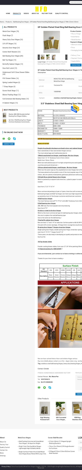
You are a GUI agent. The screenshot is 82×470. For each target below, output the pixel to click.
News (2, 453)
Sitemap (3, 456)
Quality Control (61, 13)
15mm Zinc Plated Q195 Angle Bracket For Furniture (61, 447)
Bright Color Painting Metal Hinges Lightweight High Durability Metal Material (30, 448)
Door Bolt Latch (8, 68)
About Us (35, 13)
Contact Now (76, 65)
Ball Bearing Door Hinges (21, 22)
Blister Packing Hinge (10, 95)
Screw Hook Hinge (9, 91)
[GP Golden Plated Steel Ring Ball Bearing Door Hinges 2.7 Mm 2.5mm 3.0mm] (52, 42)
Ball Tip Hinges (7, 60)
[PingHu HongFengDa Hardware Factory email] (5, 139)
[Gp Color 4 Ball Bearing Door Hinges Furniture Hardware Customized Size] (4, 121)
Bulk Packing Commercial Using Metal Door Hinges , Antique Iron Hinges (31, 442)
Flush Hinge (6, 35)
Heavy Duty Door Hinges (11, 39)
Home (8, 13)
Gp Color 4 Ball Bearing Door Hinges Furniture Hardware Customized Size (20, 122)
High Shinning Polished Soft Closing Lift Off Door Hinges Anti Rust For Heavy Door (44, 419)
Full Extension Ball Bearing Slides (14, 99)
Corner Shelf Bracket (9, 52)
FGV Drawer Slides (9, 78)
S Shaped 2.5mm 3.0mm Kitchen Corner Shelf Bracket (62, 452)
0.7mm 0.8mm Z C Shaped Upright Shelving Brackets (60, 442)
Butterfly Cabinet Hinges (11, 64)
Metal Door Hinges (9, 31)
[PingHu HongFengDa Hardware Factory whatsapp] (10, 139)
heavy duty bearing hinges (72, 363)
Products (17, 13)
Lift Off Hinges (7, 44)
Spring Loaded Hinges (10, 82)
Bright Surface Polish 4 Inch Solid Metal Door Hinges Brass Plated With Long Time (32, 453)
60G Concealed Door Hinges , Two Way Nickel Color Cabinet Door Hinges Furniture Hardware (61, 419)
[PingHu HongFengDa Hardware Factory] (41, 9)
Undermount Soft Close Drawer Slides (15, 72)
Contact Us (3, 450)
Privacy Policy (6, 466)
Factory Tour (47, 13)
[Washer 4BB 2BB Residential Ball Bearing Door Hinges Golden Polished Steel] (4, 115)
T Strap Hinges (7, 86)
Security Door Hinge (9, 48)
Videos (26, 13)
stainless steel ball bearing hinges (52, 363)
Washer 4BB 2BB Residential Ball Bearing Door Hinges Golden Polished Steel (19, 116)
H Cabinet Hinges (8, 103)
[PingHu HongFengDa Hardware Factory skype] (15, 139)
